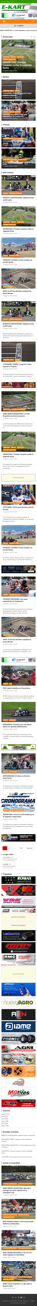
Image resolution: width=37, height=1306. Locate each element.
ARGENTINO (6, 59)
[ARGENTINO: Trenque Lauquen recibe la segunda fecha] (18, 442)
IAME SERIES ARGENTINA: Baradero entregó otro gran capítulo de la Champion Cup (17, 1190)
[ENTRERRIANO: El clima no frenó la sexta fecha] (18, 763)
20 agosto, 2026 (7, 97)
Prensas (6, 125)
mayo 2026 (4, 1121)
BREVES (13, 59)
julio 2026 (4, 1116)
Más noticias (8, 172)
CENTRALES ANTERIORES (10, 1183)
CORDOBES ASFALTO (8, 138)
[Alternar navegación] (3, 21)
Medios (6, 77)
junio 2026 (4, 1119)
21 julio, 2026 (7, 1288)
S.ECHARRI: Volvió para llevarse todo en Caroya (16, 1157)
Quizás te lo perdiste (11, 1163)
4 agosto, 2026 (7, 1226)
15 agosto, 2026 (7, 70)
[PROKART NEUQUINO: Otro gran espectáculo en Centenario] (18, 586)
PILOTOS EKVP (20, 138)
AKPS (4, 286)
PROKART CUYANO (14, 255)
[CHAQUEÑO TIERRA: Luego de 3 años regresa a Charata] (18, 352)
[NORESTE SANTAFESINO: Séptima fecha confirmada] (18, 311)
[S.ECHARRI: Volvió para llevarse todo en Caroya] (18, 495)
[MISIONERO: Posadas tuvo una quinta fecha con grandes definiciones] (18, 712)
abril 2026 (4, 1123)
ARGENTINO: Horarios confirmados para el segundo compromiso (18, 65)
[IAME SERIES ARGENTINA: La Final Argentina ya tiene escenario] (18, 401)
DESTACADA (20, 59)
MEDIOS (17, 90)
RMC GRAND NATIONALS (24, 1248)
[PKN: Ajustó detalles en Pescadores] (18, 675)
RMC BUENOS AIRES (8, 1217)
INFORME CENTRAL (23, 1214)
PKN (10, 683)
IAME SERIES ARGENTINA (10, 159)
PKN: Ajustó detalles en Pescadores (16, 688)
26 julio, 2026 (7, 1257)
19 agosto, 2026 (7, 233)
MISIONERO (12, 720)
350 (21, 848)
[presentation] (31, 36)
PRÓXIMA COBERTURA (9, 224)
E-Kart (15, 70)
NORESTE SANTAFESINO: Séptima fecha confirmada (18, 1135)
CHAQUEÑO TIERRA (8, 90)
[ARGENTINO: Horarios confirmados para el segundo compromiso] (18, 802)
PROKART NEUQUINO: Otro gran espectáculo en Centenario (15, 115)
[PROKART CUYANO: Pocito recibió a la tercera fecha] (18, 535)
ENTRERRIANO (13, 771)
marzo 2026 (5, 1126)
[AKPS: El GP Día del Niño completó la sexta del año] (18, 627)
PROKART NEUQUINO (14, 112)
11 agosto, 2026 (7, 166)
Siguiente (30, 848)
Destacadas (8, 37)
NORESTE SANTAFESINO (15, 193)
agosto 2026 (5, 1114)
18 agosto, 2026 (7, 118)
